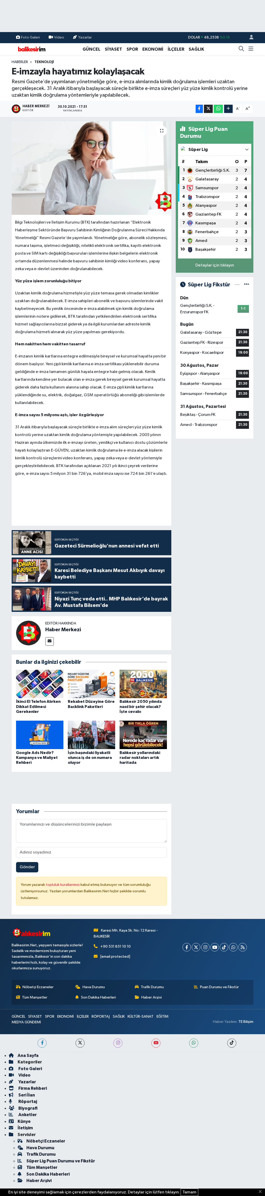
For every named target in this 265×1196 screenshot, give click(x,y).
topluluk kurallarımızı (63, 885)
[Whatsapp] (233, 947)
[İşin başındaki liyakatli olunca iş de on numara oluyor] (91, 735)
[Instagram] (205, 947)
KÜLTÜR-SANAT (140, 1016)
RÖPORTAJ (101, 1016)
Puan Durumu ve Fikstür (219, 987)
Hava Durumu (94, 987)
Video (59, 37)
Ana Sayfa (28, 1055)
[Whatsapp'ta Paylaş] (218, 109)
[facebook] (42, 1043)
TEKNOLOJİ (44, 62)
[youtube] (155, 1043)
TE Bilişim (245, 1022)
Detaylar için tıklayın (214, 265)
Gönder (27, 867)
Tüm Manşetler (34, 997)
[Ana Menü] (250, 49)
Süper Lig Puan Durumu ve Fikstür (60, 1161)
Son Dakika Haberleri (98, 997)
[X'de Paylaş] (208, 109)
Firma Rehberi (32, 1088)
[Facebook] (186, 947)
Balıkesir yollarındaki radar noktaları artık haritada (140, 758)
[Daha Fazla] (228, 109)
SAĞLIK (196, 49)
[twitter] (80, 1043)
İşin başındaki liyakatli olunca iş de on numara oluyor (90, 758)
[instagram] (117, 1043)
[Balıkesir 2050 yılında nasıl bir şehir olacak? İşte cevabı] (143, 684)
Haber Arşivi (151, 997)
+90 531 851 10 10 (115, 946)
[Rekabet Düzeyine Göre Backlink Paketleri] (91, 684)
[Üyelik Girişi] (249, 37)
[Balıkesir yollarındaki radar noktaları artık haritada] (143, 735)
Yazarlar (85, 37)
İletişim (25, 1128)
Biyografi (28, 1108)
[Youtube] (214, 947)
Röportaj (27, 1101)
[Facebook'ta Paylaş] (199, 109)
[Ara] (241, 49)
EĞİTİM (162, 1016)
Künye (24, 1121)
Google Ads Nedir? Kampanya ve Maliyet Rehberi (37, 758)
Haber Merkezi (63, 629)
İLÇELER (176, 49)
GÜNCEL (91, 49)
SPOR (132, 49)
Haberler (20, 62)
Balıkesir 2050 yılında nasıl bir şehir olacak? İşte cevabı (141, 706)
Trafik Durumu (152, 987)
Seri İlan (26, 1095)
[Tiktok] (224, 947)
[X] (196, 947)
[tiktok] (231, 1043)
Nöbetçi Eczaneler (38, 987)
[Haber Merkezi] (28, 633)
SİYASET (113, 49)
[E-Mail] (49, 641)
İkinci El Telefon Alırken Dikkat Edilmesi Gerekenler (38, 706)
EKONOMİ (152, 49)
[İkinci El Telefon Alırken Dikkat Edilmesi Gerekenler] (39, 684)
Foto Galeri (30, 37)
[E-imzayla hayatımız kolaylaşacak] (91, 168)
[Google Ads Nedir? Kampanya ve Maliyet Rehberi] (39, 735)
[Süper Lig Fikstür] (246, 285)
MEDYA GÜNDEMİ (26, 1022)
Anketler (27, 1115)
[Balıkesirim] (31, 49)
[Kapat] (262, 1192)
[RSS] (242, 947)
